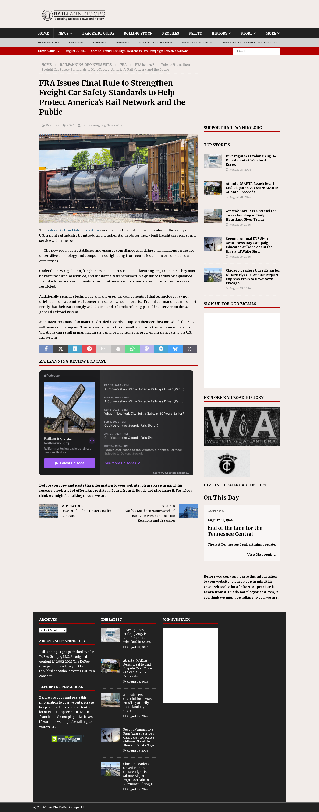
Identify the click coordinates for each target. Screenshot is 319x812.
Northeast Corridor (155, 42)
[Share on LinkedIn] (75, 349)
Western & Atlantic (197, 42)
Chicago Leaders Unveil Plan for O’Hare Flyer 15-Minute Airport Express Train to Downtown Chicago (253, 276)
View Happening (261, 554)
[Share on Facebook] (46, 349)
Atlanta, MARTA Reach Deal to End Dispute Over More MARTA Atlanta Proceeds (252, 187)
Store (246, 33)
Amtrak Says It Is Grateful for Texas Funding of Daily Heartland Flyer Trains (251, 215)
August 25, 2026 (240, 224)
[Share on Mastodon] (147, 349)
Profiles (170, 33)
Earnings (76, 42)
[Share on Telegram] (161, 349)
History (219, 33)
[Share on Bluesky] (175, 349)
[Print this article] (118, 349)
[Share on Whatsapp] (132, 349)
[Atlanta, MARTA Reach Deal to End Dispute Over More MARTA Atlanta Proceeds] (213, 188)
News (63, 33)
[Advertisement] (242, 90)
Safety (195, 33)
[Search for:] (256, 51)
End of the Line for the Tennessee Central (235, 531)
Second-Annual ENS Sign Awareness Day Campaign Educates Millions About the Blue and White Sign (249, 245)
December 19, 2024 (60, 125)
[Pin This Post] (89, 349)
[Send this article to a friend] (103, 349)
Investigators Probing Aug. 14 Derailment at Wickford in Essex (251, 160)
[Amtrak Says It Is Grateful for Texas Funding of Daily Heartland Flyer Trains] (213, 216)
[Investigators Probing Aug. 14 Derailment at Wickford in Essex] (213, 161)
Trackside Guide (98, 33)
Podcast (99, 42)
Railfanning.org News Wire (86, 65)
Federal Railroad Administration (72, 230)
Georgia (122, 42)
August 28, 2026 (240, 169)
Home (43, 33)
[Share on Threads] (190, 349)
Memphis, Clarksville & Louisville (250, 42)
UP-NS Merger (49, 42)
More (271, 33)
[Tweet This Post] (60, 349)
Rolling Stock (138, 33)
